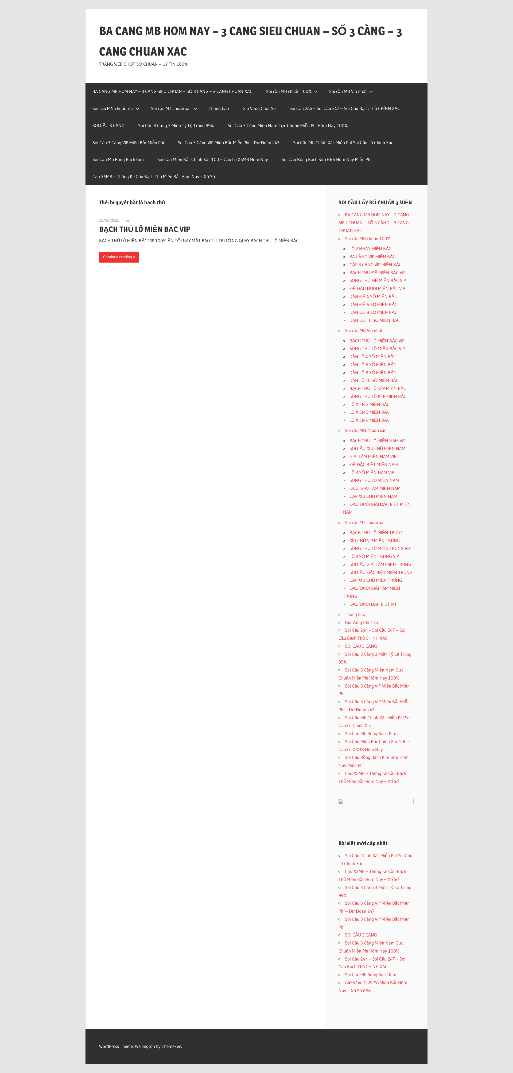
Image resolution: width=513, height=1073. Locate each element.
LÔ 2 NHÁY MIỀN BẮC (370, 248)
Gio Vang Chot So (259, 108)
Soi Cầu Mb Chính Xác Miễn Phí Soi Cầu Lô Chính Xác (343, 142)
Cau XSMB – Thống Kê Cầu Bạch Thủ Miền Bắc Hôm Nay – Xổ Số (153, 176)
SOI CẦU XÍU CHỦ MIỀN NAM (377, 448)
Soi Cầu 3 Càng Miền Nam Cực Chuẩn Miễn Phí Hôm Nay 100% (288, 125)
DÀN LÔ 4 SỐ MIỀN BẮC (372, 356)
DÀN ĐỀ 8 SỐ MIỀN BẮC (373, 312)
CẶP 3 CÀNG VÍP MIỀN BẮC (375, 264)
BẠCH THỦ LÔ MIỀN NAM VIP (377, 440)
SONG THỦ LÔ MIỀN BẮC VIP (377, 348)
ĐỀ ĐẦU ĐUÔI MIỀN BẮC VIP (377, 288)
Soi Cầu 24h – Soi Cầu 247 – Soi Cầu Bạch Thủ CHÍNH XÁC (344, 108)
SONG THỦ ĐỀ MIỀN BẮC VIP (377, 280)
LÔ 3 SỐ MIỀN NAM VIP (371, 472)
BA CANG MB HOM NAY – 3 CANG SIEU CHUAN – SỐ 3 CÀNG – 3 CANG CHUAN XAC (172, 91)
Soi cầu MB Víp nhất (348, 91)
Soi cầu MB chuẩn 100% (289, 91)
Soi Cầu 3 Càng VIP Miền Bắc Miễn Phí (128, 142)
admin (130, 220)
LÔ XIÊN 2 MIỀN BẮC (369, 404)
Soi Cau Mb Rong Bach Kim (118, 159)
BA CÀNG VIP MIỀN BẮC (372, 256)
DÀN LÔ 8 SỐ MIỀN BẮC (372, 372)
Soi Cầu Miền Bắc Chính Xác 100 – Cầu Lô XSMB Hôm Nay (212, 159)
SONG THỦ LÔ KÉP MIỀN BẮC (377, 396)
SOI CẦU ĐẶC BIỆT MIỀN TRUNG (381, 572)
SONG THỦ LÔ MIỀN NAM (374, 480)
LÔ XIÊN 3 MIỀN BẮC (369, 412)
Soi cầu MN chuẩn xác (113, 108)
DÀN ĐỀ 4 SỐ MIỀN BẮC (373, 296)
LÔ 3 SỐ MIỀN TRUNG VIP (374, 556)
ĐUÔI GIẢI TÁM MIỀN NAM (375, 488)
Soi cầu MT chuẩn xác (171, 108)
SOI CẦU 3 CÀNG (108, 125)
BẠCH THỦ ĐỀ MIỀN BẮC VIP (377, 272)
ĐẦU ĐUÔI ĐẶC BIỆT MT (373, 604)
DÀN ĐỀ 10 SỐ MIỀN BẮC (374, 320)
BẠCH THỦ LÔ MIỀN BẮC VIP (144, 229)
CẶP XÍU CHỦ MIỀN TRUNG (375, 580)
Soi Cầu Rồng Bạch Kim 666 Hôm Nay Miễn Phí (326, 159)
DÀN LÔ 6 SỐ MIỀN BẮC (372, 364)
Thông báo (219, 108)
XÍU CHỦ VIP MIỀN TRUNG (374, 540)
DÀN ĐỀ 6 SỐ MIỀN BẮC (373, 304)
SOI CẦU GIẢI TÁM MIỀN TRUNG (380, 564)
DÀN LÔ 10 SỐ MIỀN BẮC (374, 380)
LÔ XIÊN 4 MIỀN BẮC (369, 420)
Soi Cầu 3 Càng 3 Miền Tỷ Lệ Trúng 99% (176, 125)
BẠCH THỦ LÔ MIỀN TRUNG (376, 532)
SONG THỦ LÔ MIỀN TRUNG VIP (380, 548)
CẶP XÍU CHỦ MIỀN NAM (373, 496)
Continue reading (117, 256)
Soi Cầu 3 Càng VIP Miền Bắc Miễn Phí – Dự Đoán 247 (228, 142)
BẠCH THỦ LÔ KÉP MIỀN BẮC (377, 388)
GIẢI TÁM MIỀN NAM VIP (372, 456)
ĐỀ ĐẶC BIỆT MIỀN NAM (373, 464)
